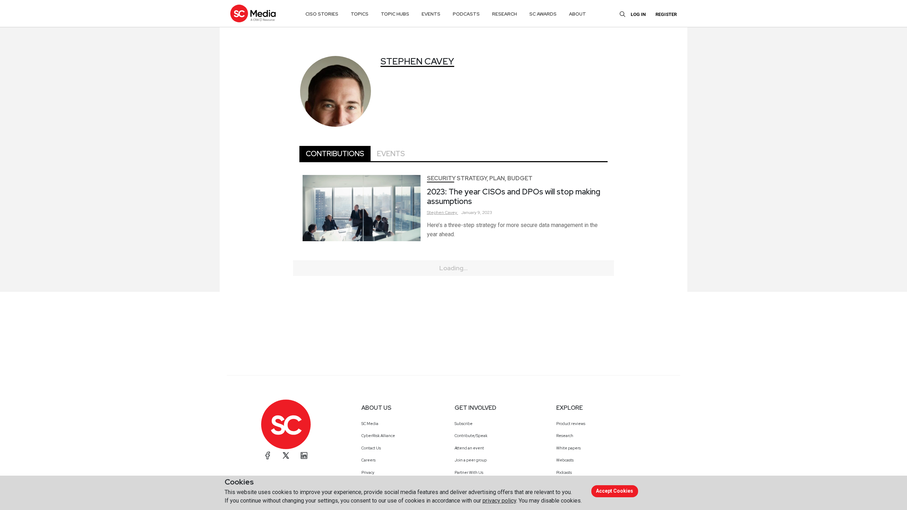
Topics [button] (359, 14)
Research (564, 435)
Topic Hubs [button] (395, 14)
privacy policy (499, 500)
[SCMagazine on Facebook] (268, 455)
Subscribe (464, 423)
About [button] (577, 14)
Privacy (367, 472)
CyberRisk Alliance (378, 435)
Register (666, 14)
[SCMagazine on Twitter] (286, 455)
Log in (638, 14)
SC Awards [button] (543, 14)
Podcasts (564, 472)
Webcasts (565, 460)
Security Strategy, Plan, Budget (480, 178)
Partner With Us (469, 472)
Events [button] (431, 14)
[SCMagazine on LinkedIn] (304, 455)
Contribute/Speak (471, 435)
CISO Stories (321, 14)
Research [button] (504, 14)
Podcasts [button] (466, 14)
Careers (368, 460)
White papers (568, 448)
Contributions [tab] (335, 153)
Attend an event (469, 448)
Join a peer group (471, 460)
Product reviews (570, 423)
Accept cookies (614, 491)
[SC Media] (253, 13)
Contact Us (371, 448)
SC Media (369, 423)
